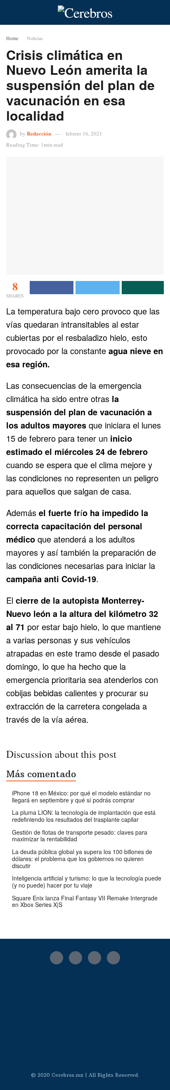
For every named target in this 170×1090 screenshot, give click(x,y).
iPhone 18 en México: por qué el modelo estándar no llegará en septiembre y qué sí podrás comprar (81, 796)
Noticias (35, 38)
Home (12, 38)
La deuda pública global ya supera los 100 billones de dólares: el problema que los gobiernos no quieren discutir (82, 858)
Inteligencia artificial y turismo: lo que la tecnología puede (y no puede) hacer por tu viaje (86, 881)
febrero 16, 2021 (84, 133)
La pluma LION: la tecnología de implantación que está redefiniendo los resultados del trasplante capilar (84, 815)
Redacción (39, 133)
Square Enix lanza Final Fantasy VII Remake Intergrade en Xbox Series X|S (85, 901)
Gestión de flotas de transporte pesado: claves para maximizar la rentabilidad (79, 835)
